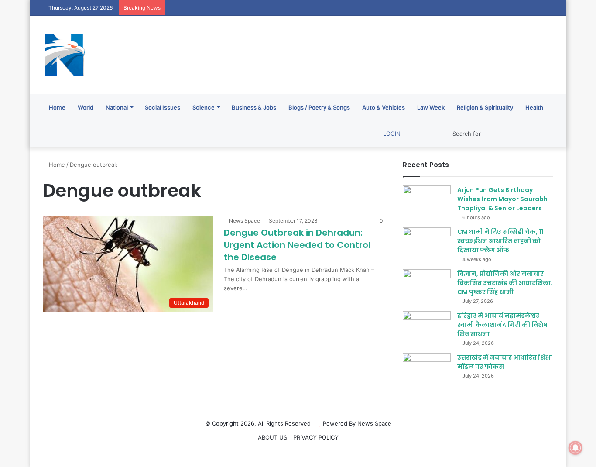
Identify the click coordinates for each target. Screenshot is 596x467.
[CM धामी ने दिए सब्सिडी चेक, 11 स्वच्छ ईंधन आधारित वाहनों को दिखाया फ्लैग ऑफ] (427, 243)
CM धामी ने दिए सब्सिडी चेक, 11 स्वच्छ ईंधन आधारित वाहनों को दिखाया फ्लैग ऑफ (500, 240)
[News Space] (64, 55)
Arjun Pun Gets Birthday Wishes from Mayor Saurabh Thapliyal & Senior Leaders (502, 199)
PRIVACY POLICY (316, 437)
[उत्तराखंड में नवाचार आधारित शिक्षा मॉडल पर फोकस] (427, 369)
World (85, 107)
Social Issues (162, 107)
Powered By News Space (357, 423)
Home (57, 107)
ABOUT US (272, 437)
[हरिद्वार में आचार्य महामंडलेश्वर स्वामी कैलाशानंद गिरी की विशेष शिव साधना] (427, 327)
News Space (244, 220)
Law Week (431, 107)
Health (534, 107)
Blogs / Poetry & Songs (319, 107)
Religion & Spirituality (485, 107)
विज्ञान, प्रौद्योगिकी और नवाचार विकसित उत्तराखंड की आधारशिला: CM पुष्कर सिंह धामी (504, 282)
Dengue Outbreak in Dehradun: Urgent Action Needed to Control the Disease (297, 245)
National (117, 107)
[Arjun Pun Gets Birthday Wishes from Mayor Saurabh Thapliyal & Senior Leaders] (427, 201)
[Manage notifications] (575, 448)
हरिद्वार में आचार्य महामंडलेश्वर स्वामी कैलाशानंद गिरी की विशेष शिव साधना (502, 324)
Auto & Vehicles (383, 107)
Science (203, 107)
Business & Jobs (254, 107)
